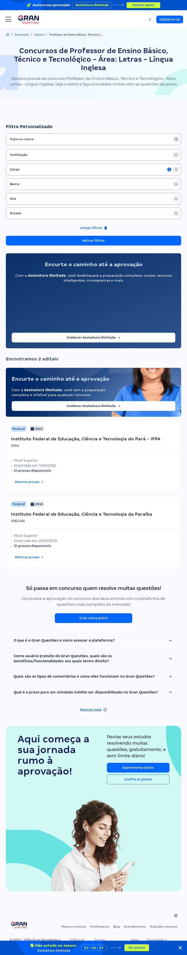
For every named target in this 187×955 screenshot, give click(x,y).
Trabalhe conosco (163, 926)
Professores (99, 926)
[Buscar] (176, 139)
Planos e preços (73, 926)
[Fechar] (180, 948)
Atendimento (135, 926)
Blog (116, 926)
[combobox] (93, 155)
